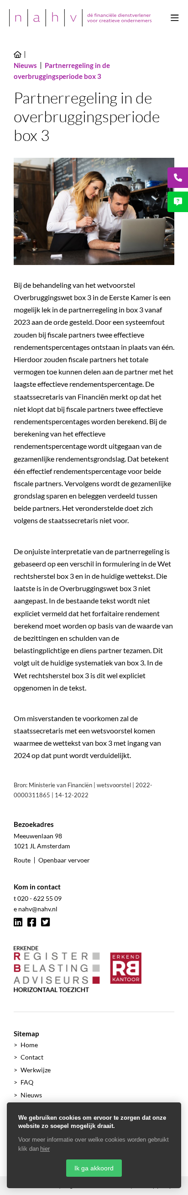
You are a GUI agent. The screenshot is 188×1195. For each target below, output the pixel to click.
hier (45, 1148)
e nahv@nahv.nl (35, 909)
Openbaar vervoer (64, 860)
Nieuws (31, 1095)
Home (29, 1045)
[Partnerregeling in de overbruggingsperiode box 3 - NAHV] (80, 17)
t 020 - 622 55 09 (38, 898)
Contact (32, 1057)
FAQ (27, 1082)
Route (22, 860)
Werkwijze (36, 1070)
